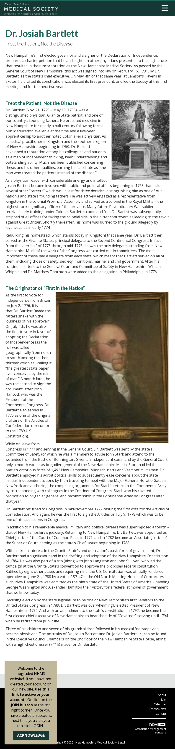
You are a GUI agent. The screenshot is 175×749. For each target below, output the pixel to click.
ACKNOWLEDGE (31, 735)
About (162, 695)
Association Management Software (150, 730)
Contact (161, 714)
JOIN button (22, 704)
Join (163, 699)
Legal (121, 742)
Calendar (160, 704)
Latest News (157, 709)
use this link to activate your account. (30, 694)
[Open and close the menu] (114, 8)
